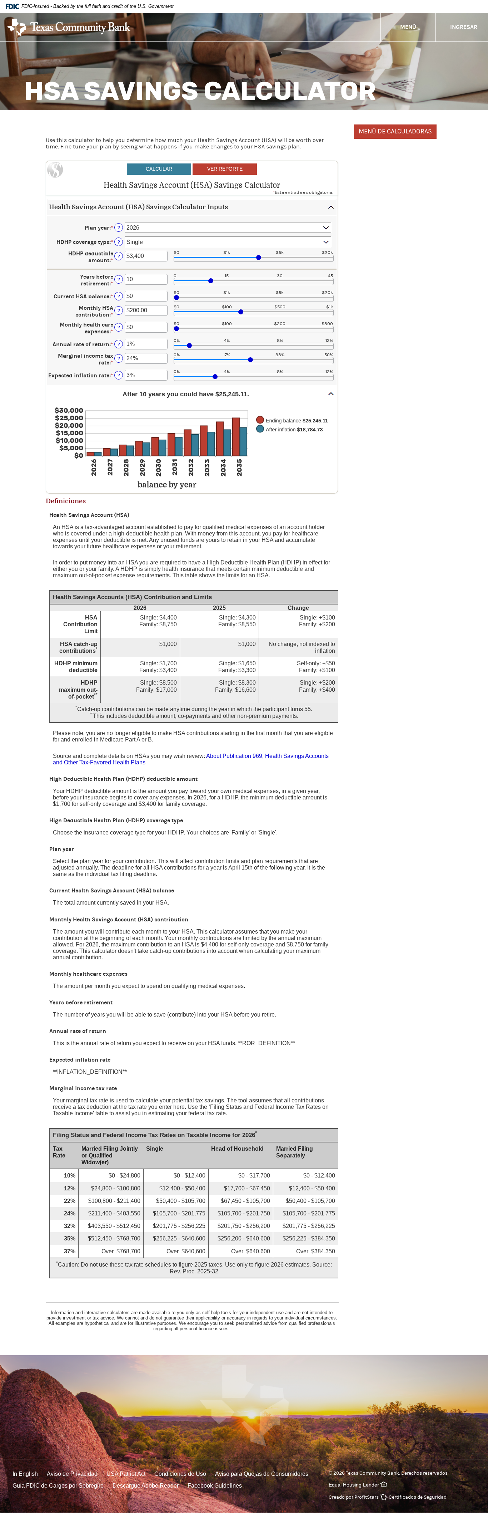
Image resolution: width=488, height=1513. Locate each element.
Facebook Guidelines (215, 1486)
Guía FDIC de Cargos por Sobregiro (58, 1486)
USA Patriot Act (125, 1474)
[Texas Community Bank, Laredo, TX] (68, 27)
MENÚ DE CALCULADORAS (395, 131)
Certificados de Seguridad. (418, 1497)
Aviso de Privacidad (72, 1474)
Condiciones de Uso (180, 1474)
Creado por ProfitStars (354, 1497)
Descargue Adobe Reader (146, 1486)
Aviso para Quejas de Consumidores (261, 1474)
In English (25, 1474)
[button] (192, 207)
